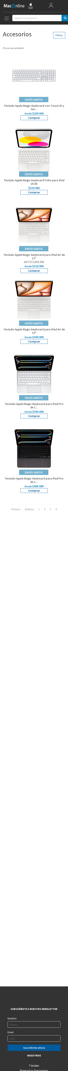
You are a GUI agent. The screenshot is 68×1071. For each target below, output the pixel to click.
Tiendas (34, 1065)
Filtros (59, 35)
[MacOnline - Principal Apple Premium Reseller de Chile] (18, 6)
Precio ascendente (13, 48)
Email (10, 1032)
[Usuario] (51, 6)
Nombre (12, 1018)
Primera (16, 509)
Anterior (29, 509)
